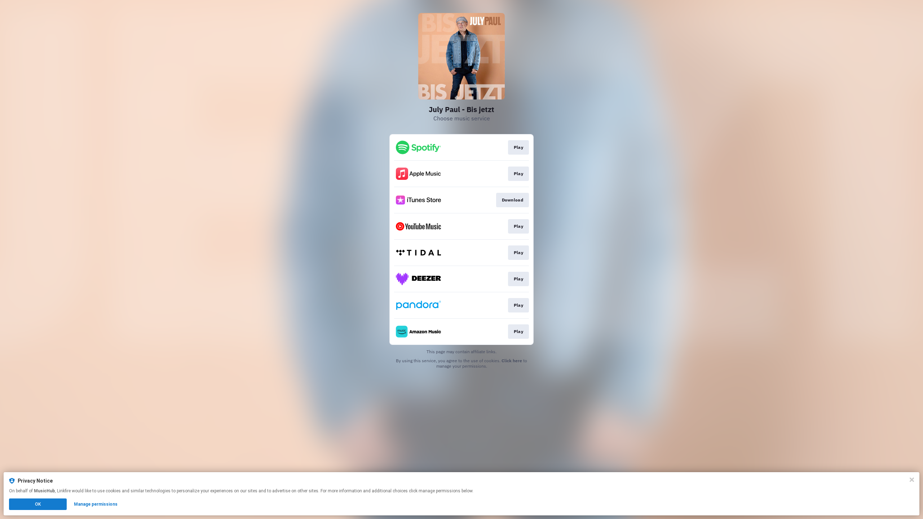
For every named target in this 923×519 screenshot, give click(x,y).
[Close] (912, 479)
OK (38, 504)
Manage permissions (96, 504)
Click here (512, 360)
